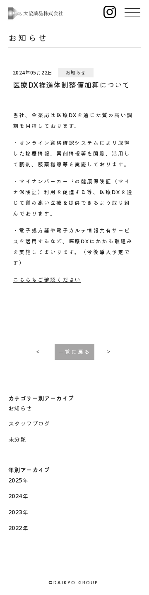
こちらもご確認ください (47, 279)
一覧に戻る (74, 351)
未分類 (17, 439)
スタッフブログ (29, 423)
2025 (15, 480)
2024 (15, 496)
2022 (15, 528)
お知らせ (20, 408)
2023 (15, 512)
